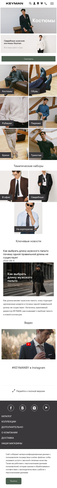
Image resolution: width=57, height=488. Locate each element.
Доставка (8, 437)
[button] (46, 3)
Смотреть (28, 59)
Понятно (13, 481)
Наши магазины (12, 443)
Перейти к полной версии (30, 391)
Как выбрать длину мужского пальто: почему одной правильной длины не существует (26, 254)
